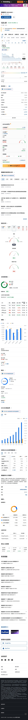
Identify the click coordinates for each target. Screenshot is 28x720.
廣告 (16, 669)
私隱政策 (2, 708)
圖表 (6, 34)
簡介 (5, 37)
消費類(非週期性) (23, 489)
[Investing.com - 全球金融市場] (7, 2)
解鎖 (14, 470)
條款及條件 (3, 704)
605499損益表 (5, 408)
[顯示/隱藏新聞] (9, 41)
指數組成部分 (23, 37)
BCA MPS (15, 547)
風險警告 (2, 712)
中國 (26, 494)
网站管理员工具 (4, 674)
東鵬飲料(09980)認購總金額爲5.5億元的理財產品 (13, 213)
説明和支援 (17, 672)
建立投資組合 (4, 672)
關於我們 (17, 666)
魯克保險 (3, 547)
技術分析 (3, 223)
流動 (2, 669)
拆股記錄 (17, 37)
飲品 (26, 486)
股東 (2, 499)
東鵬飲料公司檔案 (6, 475)
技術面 (22, 34)
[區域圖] (4, 41)
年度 (2, 414)
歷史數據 (12, 37)
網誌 (2, 666)
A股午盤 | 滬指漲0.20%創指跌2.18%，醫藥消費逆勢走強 (13, 199)
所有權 (8, 37)
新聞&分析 (10, 34)
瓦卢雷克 (25, 547)
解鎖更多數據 (23, 72)
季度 (5, 414)
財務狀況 (17, 34)
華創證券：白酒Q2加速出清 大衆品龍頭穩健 (11, 206)
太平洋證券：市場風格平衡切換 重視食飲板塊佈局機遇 (13, 191)
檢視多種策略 (7, 30)
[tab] (3, 228)
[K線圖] (2, 41)
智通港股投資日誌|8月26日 (7, 185)
